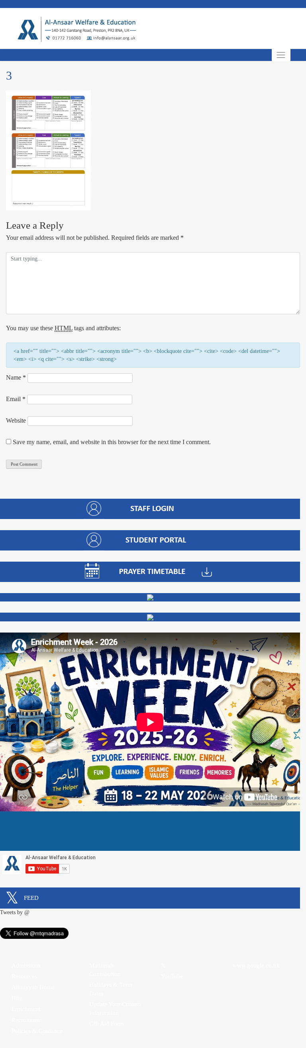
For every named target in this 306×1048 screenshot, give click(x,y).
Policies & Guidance (37, 1031)
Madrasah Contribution (105, 969)
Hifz (17, 998)
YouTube (172, 976)
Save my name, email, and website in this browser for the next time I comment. (112, 442)
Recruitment (27, 1020)
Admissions (26, 965)
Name (16, 377)
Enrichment (26, 1009)
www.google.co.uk (256, 965)
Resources (24, 976)
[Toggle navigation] (281, 54)
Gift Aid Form (106, 1024)
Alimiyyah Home (33, 987)
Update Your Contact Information (115, 1008)
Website (16, 420)
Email (16, 399)
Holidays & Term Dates (110, 988)
